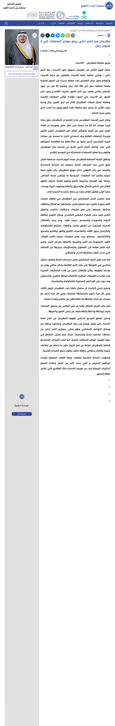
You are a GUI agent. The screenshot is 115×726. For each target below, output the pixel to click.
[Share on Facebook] (42, 35)
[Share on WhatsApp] (63, 35)
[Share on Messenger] (58, 35)
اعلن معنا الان (21, 413)
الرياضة (80, 23)
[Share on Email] (68, 35)
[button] (8, 23)
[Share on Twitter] (47, 35)
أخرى (54, 23)
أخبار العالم (89, 23)
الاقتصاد (61, 23)
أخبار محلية (100, 23)
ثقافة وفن (71, 23)
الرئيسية (109, 23)
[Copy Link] (73, 35)
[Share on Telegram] (53, 35)
